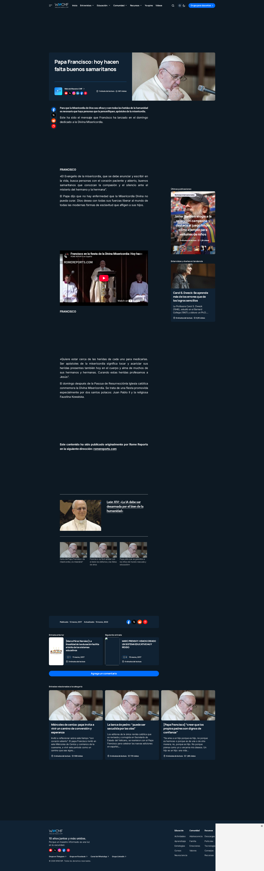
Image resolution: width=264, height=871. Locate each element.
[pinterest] (85, 93)
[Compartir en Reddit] (53, 120)
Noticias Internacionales (183, 195)
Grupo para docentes (201, 5)
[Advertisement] (132, 30)
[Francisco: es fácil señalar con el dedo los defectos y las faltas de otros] (103, 550)
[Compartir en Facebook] (53, 109)
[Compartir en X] (53, 115)
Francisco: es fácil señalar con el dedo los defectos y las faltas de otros (103, 562)
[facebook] (82, 93)
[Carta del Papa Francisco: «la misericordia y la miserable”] (73, 550)
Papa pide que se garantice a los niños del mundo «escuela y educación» (133, 562)
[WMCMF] (68, 850)
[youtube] (66, 93)
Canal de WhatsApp (99, 856)
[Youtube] (50, 850)
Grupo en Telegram (57, 856)
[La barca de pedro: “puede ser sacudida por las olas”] (132, 705)
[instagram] (74, 93)
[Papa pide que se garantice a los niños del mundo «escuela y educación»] (133, 550)
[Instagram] (59, 850)
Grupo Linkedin (118, 856)
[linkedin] (78, 93)
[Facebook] (64, 850)
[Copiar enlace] (53, 126)
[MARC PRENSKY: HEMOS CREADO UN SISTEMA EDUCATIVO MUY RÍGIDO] (112, 651)
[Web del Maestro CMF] (58, 91)
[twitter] (70, 93)
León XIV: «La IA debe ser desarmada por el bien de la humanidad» (125, 506)
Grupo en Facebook (78, 856)
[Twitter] (55, 850)
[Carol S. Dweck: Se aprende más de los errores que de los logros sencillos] (193, 276)
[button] (50, 5)
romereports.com (105, 449)
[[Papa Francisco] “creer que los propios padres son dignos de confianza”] (188, 705)
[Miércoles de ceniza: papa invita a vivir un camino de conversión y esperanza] (76, 705)
